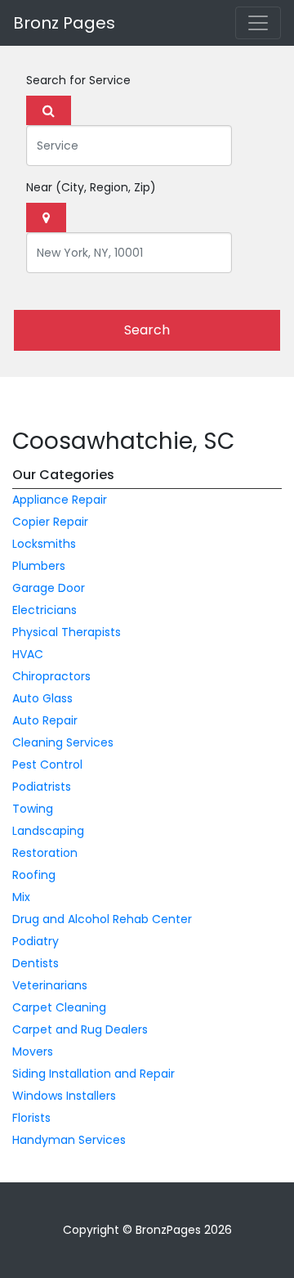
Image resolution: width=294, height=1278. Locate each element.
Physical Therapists (66, 632)
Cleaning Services (63, 742)
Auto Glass (42, 698)
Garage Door (48, 588)
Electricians (44, 610)
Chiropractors (51, 676)
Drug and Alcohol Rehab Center (102, 919)
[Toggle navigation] (258, 23)
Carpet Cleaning (59, 1007)
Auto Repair (45, 720)
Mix (21, 897)
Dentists (35, 963)
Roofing (34, 875)
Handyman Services (69, 1140)
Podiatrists (41, 786)
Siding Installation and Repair (93, 1073)
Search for (78, 80)
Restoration (45, 853)
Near (91, 187)
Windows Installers (64, 1095)
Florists (31, 1118)
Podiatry (35, 941)
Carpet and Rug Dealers (80, 1029)
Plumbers (38, 566)
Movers (32, 1051)
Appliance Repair (59, 499)
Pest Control (47, 764)
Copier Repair (50, 521)
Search (147, 330)
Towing (32, 808)
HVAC (27, 654)
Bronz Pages (64, 22)
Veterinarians (49, 985)
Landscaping (48, 831)
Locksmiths (44, 544)
